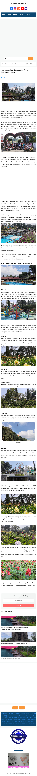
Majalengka (4, 720)
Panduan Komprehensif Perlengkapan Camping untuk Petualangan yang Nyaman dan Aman (15, 628)
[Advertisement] (18, 38)
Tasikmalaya (21, 721)
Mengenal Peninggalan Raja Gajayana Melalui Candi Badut (16, 644)
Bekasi (32, 721)
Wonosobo (27, 721)
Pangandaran (22, 723)
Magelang (33, 720)
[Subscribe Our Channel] (22, 8)
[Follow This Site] (18, 8)
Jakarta (34, 718)
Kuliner (11, 713)
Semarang (22, 716)
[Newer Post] (15, 707)
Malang (3, 721)
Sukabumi (9, 725)
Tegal (18, 725)
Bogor (21, 718)
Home (3, 15)
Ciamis (14, 723)
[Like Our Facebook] (11, 8)
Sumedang (14, 721)
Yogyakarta (25, 713)
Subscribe (18, 605)
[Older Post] (22, 707)
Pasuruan (28, 723)
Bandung (4, 716)
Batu (34, 716)
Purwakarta (29, 716)
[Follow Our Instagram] (15, 8)
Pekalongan (33, 723)
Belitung (6, 718)
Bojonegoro (9, 723)
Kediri (28, 720)
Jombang (11, 718)
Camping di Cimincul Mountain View (10, 658)
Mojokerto (17, 718)
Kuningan (26, 718)
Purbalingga (8, 721)
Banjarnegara (16, 720)
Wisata (4, 714)
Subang (10, 720)
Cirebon (33, 713)
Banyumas (23, 720)
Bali (31, 718)
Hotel (18, 713)
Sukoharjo (14, 725)
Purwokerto (3, 725)
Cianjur (17, 716)
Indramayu (11, 716)
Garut (17, 723)
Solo (2, 718)
